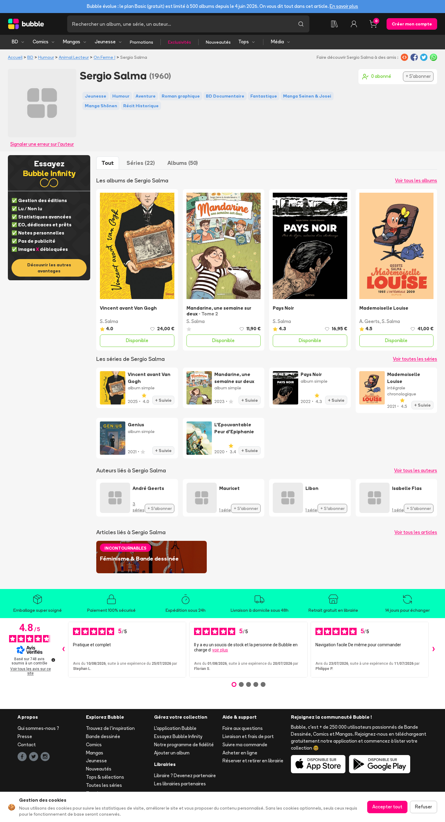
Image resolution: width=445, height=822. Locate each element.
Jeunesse (105, 42)
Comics (40, 42)
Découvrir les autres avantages (49, 268)
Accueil (15, 57)
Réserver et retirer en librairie (252, 761)
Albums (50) (182, 162)
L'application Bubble (175, 728)
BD (15, 42)
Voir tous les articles (415, 532)
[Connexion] (354, 24)
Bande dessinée (103, 736)
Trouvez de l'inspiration (110, 728)
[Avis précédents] (63, 649)
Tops (243, 42)
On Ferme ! (104, 57)
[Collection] (334, 24)
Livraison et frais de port (248, 736)
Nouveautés (218, 42)
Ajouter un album (172, 753)
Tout (107, 162)
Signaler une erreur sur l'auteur (42, 144)
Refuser (423, 807)
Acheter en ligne (239, 753)
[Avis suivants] (433, 649)
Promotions (141, 42)
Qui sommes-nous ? (38, 728)
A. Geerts (369, 321)
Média (277, 42)
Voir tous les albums (416, 180)
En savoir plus (344, 6)
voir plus (220, 649)
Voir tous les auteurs (415, 470)
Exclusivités (179, 42)
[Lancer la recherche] (300, 23)
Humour (46, 57)
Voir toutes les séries (415, 359)
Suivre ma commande (244, 744)
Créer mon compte (412, 24)
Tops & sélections (105, 777)
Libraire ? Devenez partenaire (185, 775)
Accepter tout (387, 807)
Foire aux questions (242, 728)
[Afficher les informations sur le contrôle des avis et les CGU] (53, 659)
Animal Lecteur (74, 57)
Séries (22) (141, 162)
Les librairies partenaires (180, 784)
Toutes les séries (104, 785)
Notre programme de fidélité (184, 744)
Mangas (71, 42)
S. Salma (109, 321)
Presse (25, 736)
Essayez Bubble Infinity (178, 736)
